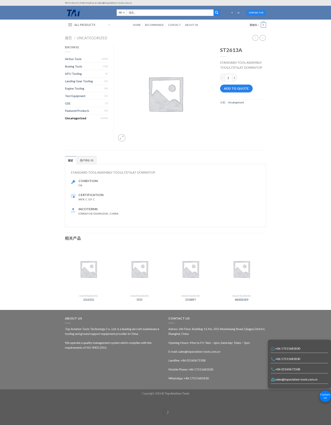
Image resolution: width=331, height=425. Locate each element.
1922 (139, 299)
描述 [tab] (70, 160)
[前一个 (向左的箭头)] (3, 418)
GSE (67, 103)
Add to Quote (236, 88)
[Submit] (217, 12)
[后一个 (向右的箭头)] (15, 418)
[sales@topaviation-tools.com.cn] (239, 13)
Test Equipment (75, 96)
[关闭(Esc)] (3, 402)
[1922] (139, 269)
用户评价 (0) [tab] (86, 160)
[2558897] (190, 269)
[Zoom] (121, 138)
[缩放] (15, 402)
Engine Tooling (74, 88)
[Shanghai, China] (233, 13)
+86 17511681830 (287, 348)
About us (191, 24)
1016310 (88, 299)
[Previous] (65, 277)
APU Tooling (73, 73)
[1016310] (88, 269)
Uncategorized (92, 38)
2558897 (190, 299)
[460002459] (241, 269)
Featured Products (77, 110)
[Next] (265, 277)
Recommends (154, 24)
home (137, 24)
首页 (68, 38)
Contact (174, 24)
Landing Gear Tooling (79, 81)
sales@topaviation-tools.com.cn (296, 379)
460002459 (241, 299)
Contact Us (325, 396)
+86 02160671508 (287, 369)
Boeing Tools (73, 66)
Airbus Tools (73, 59)
